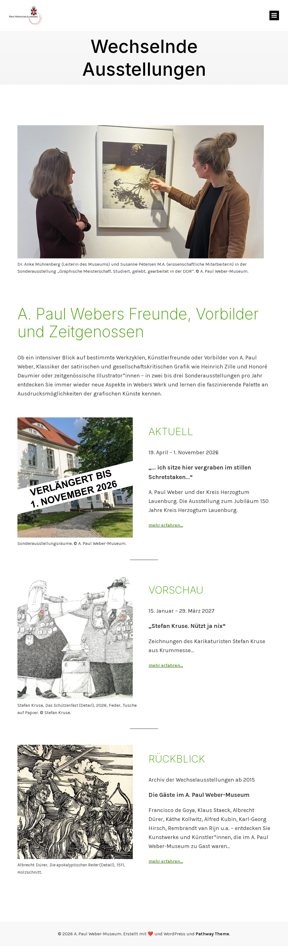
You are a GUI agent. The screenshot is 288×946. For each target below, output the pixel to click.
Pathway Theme (212, 933)
